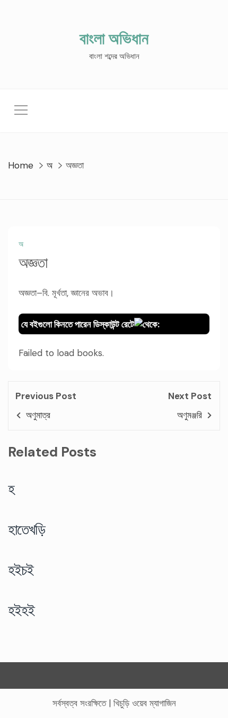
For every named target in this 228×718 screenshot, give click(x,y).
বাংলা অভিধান (114, 38)
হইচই (21, 569)
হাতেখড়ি (27, 529)
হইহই (21, 610)
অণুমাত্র (38, 415)
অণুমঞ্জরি (189, 415)
